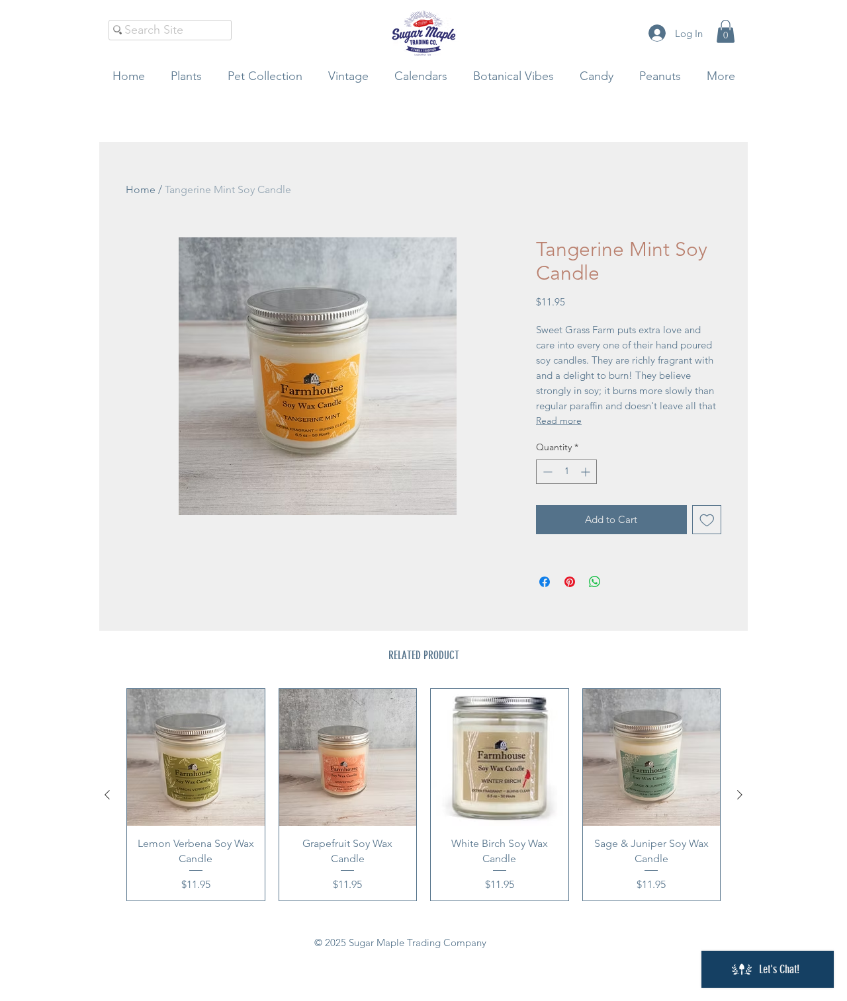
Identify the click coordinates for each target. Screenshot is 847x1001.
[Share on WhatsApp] (595, 582)
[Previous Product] (107, 795)
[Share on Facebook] (545, 582)
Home (141, 189)
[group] (423, 795)
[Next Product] (740, 795)
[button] (725, 31)
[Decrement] (546, 471)
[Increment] (586, 471)
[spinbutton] (566, 471)
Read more (559, 420)
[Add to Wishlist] (707, 520)
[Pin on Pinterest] (570, 582)
